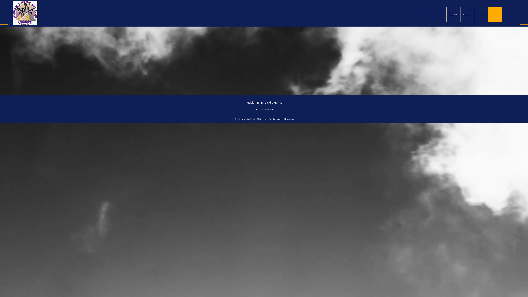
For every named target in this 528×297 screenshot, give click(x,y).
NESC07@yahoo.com (264, 109)
